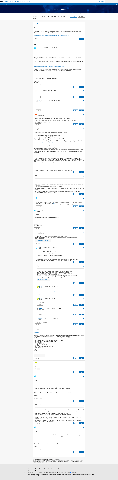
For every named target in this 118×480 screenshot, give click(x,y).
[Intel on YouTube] (35, 470)
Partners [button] (28, 1)
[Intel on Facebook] (28, 470)
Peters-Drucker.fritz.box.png (43, 279)
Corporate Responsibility (55, 468)
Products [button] (6, 1)
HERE (54, 203)
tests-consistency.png (39, 355)
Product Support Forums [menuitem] (26, 4)
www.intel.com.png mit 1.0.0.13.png (42, 240)
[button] (83, 23)
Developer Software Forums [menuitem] (16, 4)
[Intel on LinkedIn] (33, 470)
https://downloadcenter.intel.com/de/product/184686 (46, 182)
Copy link (75, 86)
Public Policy (66, 468)
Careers (49, 468)
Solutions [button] (17, 1)
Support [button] (11, 1)
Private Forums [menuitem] (45, 4)
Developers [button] (22, 1)
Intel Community (35, 13)
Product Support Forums (42, 13)
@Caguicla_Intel (54, 291)
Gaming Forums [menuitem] (34, 4)
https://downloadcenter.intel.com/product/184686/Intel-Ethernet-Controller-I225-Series (49, 66)
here (59, 459)
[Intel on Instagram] (38, 470)
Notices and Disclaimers (45, 474)
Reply (81, 38)
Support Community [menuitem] (4, 4)
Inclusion (61, 468)
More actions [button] (81, 16)
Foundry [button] (32, 1)
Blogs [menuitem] (39, 4)
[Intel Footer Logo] (24, 472)
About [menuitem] (9, 4)
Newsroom (42, 468)
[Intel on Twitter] (31, 470)
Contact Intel (37, 468)
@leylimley (37, 332)
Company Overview (31, 468)
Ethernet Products (49, 13)
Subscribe (73, 16)
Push (38, 368)
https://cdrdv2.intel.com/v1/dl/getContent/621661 (46, 142)
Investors (45, 468)
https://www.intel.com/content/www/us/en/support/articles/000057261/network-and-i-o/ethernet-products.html (53, 35)
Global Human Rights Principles (85, 474)
